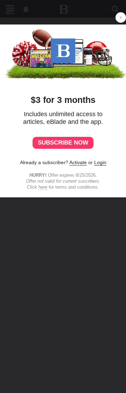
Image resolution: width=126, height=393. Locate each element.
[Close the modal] (120, 17)
